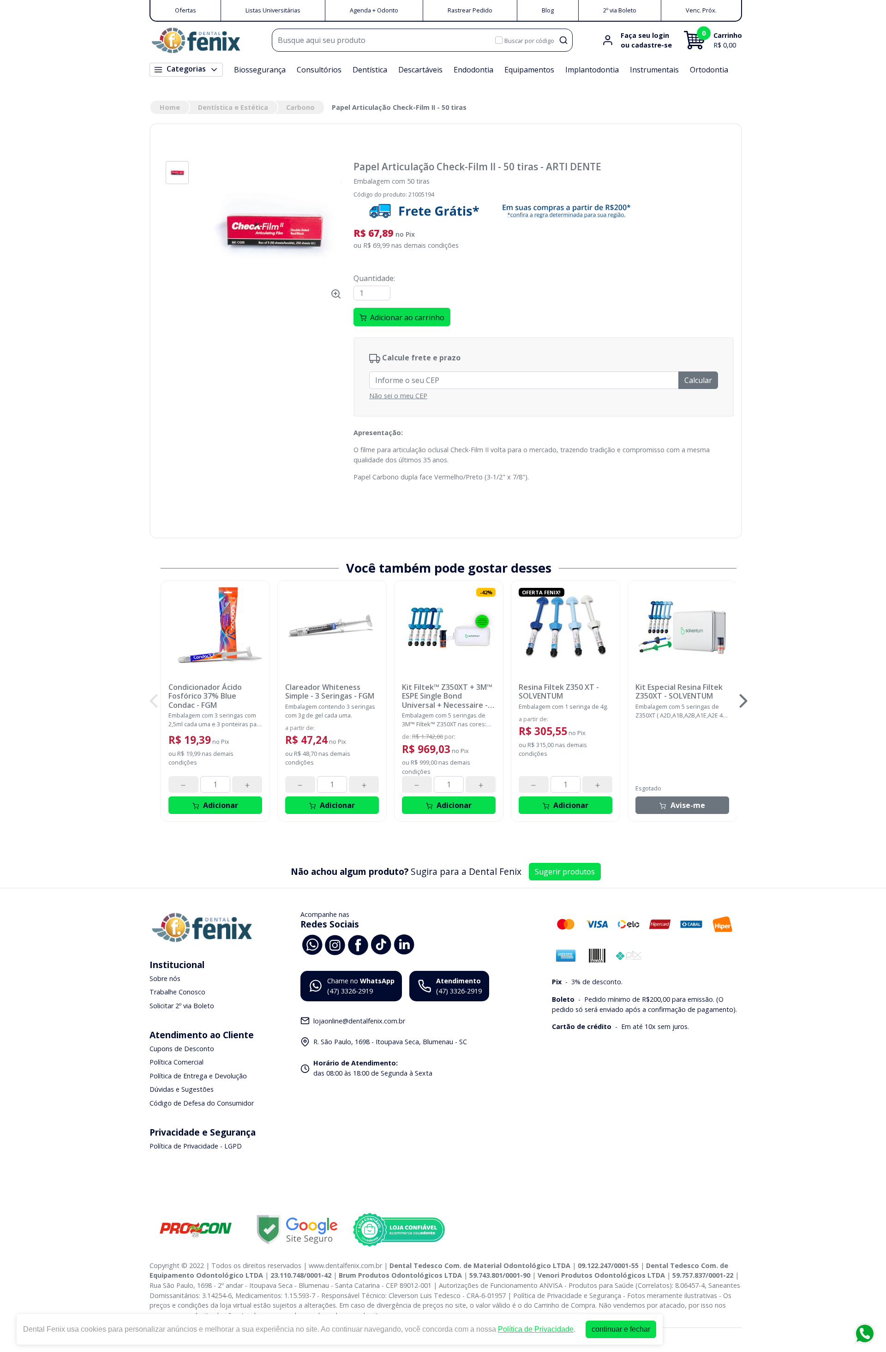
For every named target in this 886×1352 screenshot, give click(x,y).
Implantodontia (592, 70)
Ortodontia (709, 70)
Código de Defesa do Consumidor (202, 1103)
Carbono (300, 107)
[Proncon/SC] (196, 1229)
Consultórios (319, 70)
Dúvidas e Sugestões (182, 1089)
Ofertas (185, 10)
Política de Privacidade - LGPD (196, 1146)
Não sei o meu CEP (398, 395)
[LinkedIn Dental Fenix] (404, 943)
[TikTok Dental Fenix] (381, 943)
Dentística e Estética (233, 107)
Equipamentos (529, 70)
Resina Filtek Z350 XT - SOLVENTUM (559, 691)
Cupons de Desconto (182, 1048)
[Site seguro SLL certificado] (297, 1229)
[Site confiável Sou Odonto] (399, 1229)
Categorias (186, 69)
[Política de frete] (543, 211)
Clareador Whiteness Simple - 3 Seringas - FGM (329, 691)
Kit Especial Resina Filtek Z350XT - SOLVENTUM (679, 691)
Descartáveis (420, 70)
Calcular (698, 380)
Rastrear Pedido (470, 10)
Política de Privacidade (536, 1329)
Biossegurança (260, 70)
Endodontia (473, 70)
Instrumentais (654, 70)
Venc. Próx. (701, 10)
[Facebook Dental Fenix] (358, 943)
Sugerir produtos (565, 872)
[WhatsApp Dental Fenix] (311, 943)
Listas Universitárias (272, 10)
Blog (548, 10)
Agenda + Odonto (374, 10)
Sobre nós (165, 978)
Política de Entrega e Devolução (198, 1075)
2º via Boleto (619, 10)
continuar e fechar (621, 1329)
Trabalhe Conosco (177, 991)
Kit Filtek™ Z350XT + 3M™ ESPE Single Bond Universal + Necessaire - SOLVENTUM (447, 696)
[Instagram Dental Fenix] (335, 943)
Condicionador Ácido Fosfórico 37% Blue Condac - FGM (205, 696)
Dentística (370, 70)
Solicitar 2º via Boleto (182, 1005)
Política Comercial (177, 1062)
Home (170, 107)
